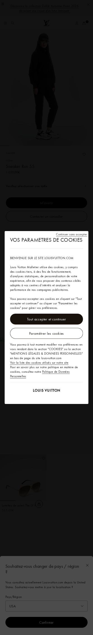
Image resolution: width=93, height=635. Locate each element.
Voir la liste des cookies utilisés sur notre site (39, 362)
